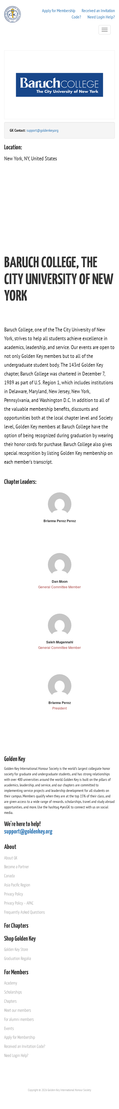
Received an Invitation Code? (24, 1047)
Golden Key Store (16, 950)
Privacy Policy (13, 894)
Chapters (10, 1001)
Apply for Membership (58, 10)
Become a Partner (16, 867)
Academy (10, 983)
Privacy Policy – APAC (18, 903)
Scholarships (13, 992)
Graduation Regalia (17, 959)
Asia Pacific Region (17, 885)
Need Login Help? (101, 17)
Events (9, 1029)
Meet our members (17, 1010)
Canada (9, 876)
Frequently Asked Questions (24, 912)
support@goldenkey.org (42, 130)
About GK (10, 858)
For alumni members (19, 1020)
